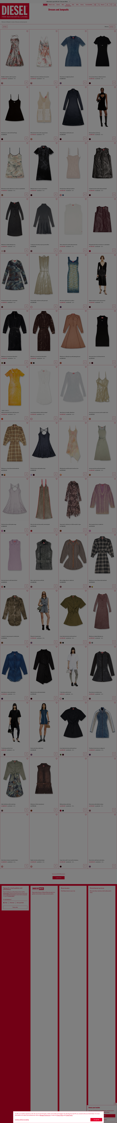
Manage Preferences (45, 1115)
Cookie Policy (69, 1115)
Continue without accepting (22, 1119)
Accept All (96, 1119)
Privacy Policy (59, 1115)
